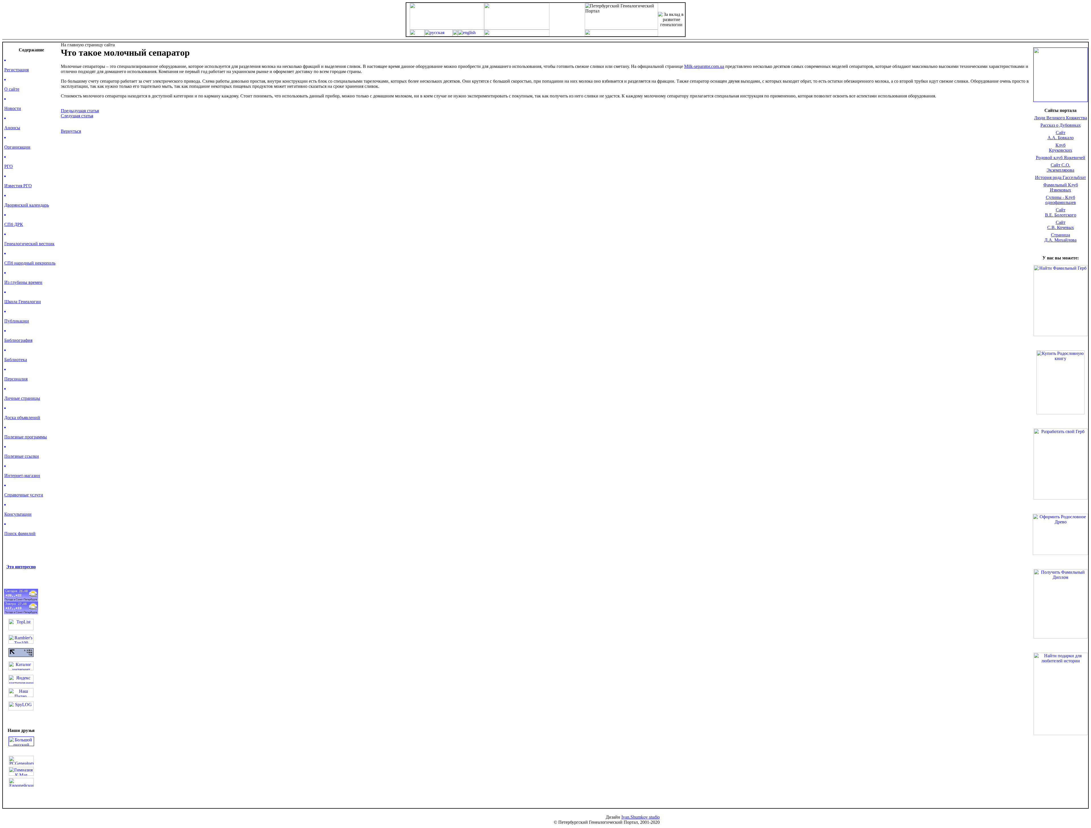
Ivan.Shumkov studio (640, 817)
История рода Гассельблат (1060, 177)
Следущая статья (77, 115)
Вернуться (71, 131)
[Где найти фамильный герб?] (1060, 100)
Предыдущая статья (80, 110)
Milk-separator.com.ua (704, 66)
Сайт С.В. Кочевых (1060, 225)
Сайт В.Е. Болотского (1060, 212)
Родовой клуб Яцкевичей (1060, 157)
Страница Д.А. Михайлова (1060, 237)
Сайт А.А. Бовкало (1061, 135)
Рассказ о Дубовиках (1060, 125)
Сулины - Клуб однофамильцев (1060, 200)
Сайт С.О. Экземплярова (1060, 167)
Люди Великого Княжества (1060, 117)
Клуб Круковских (1060, 148)
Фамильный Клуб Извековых (1060, 187)
